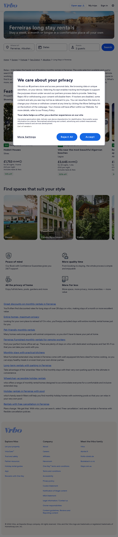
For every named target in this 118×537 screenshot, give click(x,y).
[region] (59, 108)
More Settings (27, 136)
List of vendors (24, 126)
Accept (90, 136)
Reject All (67, 136)
